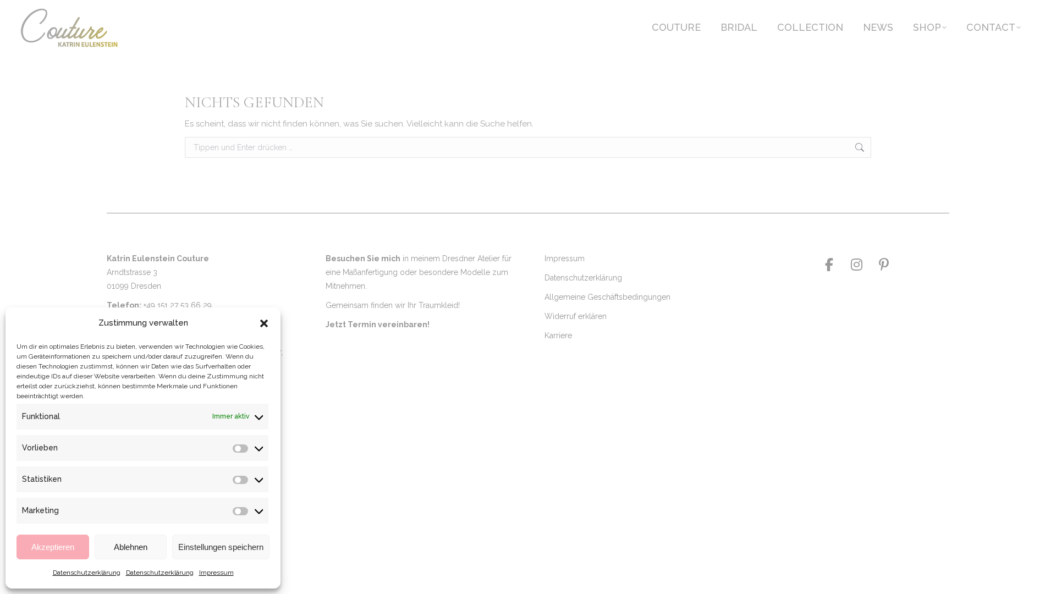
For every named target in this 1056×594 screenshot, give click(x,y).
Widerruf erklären (575, 316)
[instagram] (856, 264)
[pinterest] (884, 264)
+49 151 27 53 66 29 (178, 305)
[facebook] (829, 264)
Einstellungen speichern (220, 547)
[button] (264, 323)
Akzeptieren (52, 547)
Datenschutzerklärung (86, 572)
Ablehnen (130, 547)
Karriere (558, 335)
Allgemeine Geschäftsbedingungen (607, 297)
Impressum (216, 572)
